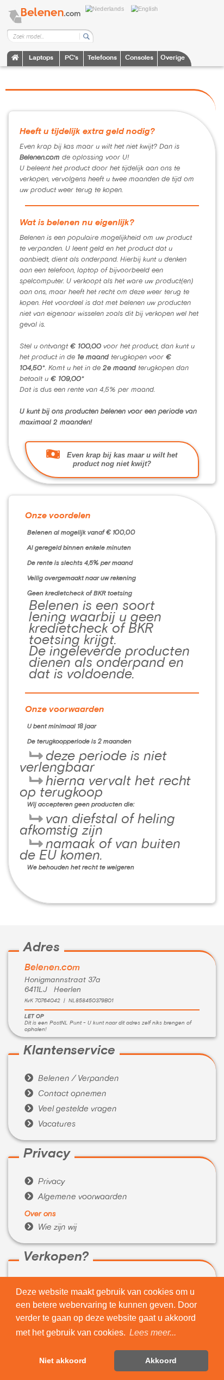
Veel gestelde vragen (70, 1109)
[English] (147, 7)
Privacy (44, 1182)
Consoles (139, 58)
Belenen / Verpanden (71, 1079)
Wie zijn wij (50, 1227)
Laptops (41, 58)
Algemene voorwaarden (75, 1197)
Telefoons (102, 58)
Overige (172, 58)
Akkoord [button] (161, 1360)
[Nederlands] (107, 7)
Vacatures (50, 1124)
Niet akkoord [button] (62, 1360)
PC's (71, 58)
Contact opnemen (65, 1094)
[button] (153, 1333)
